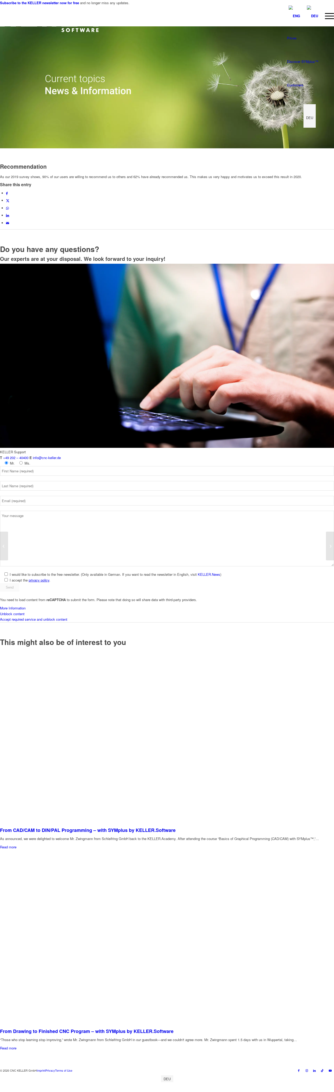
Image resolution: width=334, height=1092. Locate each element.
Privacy (50, 1070)
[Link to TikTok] (322, 1070)
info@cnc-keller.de (47, 457)
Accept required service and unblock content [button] (33, 619)
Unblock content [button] (12, 613)
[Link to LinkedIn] (314, 1070)
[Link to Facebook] (299, 1070)
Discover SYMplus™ (302, 61)
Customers (295, 85)
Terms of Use (63, 1070)
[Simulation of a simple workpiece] (330, 546)
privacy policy (39, 580)
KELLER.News (209, 574)
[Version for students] (4, 546)
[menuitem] (327, 15)
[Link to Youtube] (330, 1070)
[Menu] (327, 15)
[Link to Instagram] (307, 1070)
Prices (292, 38)
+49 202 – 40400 (15, 457)
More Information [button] (13, 608)
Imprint (41, 1070)
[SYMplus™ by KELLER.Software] (49, 18)
